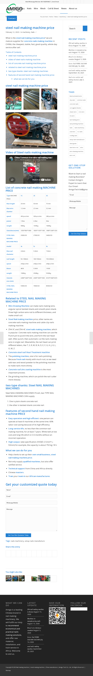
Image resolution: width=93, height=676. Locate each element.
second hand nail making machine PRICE (30, 412)
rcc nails (79, 131)
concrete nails (74, 104)
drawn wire (73, 112)
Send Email (55, 1)
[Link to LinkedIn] (65, 1)
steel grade (73, 143)
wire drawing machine (76, 151)
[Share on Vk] (39, 553)
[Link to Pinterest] (78, 1)
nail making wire (75, 120)
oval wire (72, 131)
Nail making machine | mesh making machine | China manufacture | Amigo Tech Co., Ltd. (43, 667)
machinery (26, 32)
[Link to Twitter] (68, 1)
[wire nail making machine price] (41, 578)
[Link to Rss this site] (72, 1)
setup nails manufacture (35, 541)
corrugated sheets (75, 108)
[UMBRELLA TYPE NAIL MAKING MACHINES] (2, 338)
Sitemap (8, 670)
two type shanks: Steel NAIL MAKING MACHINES (28, 71)
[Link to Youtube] (75, 1)
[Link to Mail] (85, 1)
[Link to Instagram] (82, 1)
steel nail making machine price (30, 28)
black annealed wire (76, 96)
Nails (33, 32)
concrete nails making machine (38, 41)
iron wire (81, 112)
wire (81, 147)
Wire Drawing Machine (18, 306)
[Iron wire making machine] (91, 338)
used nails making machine (77, 70)
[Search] (20, 18)
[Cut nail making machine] (15, 578)
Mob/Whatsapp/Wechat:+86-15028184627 (38, 1)
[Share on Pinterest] (23, 553)
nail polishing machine (76, 124)
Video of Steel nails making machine (24, 59)
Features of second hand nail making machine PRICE (31, 75)
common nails (81, 100)
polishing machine (20, 356)
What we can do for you (24, 79)
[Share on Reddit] (44, 553)
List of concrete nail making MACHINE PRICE (27, 63)
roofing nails (73, 135)
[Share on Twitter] (13, 553)
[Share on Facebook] (8, 553)
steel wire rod (74, 147)
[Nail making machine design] (28, 578)
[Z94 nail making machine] (47, 578)
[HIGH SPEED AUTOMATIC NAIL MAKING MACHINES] (9, 578)
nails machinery (17, 541)
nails (71, 128)
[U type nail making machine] (22, 578)
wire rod (72, 155)
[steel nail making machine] (54, 578)
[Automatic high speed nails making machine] (34, 578)
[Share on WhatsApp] (18, 553)
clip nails (72, 100)
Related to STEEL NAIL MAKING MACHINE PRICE (27, 67)
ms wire (72, 116)
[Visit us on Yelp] (54, 553)
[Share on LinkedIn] (28, 553)
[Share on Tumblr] (34, 553)
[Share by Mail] (49, 553)
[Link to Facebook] (61, 1)
